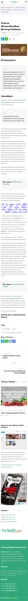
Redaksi (4, 32)
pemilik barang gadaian (13, 298)
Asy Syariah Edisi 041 (11, 410)
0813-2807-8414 (10, 515)
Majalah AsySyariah (6, 552)
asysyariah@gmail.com (10, 521)
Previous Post (8, 353)
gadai (14, 329)
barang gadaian (6, 329)
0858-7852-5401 (10, 517)
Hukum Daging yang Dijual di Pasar (13, 413)
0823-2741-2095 (10, 519)
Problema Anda (22, 410)
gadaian (16, 218)
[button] (22, 382)
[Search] (26, 2)
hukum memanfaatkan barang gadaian (12, 332)
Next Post (21, 369)
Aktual (3, 410)
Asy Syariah (14, 598)
